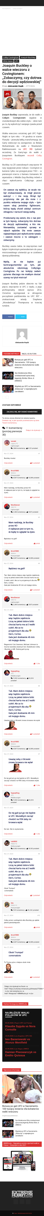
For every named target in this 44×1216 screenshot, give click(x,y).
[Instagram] (22, 1201)
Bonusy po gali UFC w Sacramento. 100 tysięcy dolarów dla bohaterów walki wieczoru (20, 1109)
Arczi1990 (15, 471)
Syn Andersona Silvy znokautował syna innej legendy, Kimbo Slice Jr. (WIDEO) (27, 1122)
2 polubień (36, 895)
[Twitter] (28, 1201)
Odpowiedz (8, 463)
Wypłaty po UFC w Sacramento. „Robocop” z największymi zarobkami (28, 389)
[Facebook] (16, 1201)
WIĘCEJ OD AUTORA (29, 354)
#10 (38, 915)
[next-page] (7, 397)
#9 (39, 854)
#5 (39, 610)
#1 (39, 453)
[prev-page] (3, 397)
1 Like (37, 663)
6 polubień (36, 463)
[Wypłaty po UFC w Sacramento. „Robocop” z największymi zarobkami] (8, 389)
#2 (39, 483)
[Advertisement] (22, 33)
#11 (39, 947)
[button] (3, 3)
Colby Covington (17, 8)
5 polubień (36, 590)
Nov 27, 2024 (8, 453)
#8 (39, 808)
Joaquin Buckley (27, 57)
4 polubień (36, 977)
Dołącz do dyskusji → (34, 430)
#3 (39, 517)
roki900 (14, 841)
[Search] (41, 3)
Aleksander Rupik (15, 86)
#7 (39, 754)
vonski (13, 441)
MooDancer (15, 505)
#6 (39, 686)
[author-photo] (22, 339)
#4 (39, 563)
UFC (17, 61)
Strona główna (6, 8)
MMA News (8, 61)
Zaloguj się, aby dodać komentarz (22, 412)
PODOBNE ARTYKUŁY (11, 354)
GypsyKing (15, 671)
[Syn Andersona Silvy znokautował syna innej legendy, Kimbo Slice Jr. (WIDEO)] (8, 376)
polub (37, 543)
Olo (12, 903)
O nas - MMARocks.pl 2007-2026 (23, 1213)
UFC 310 (27, 149)
